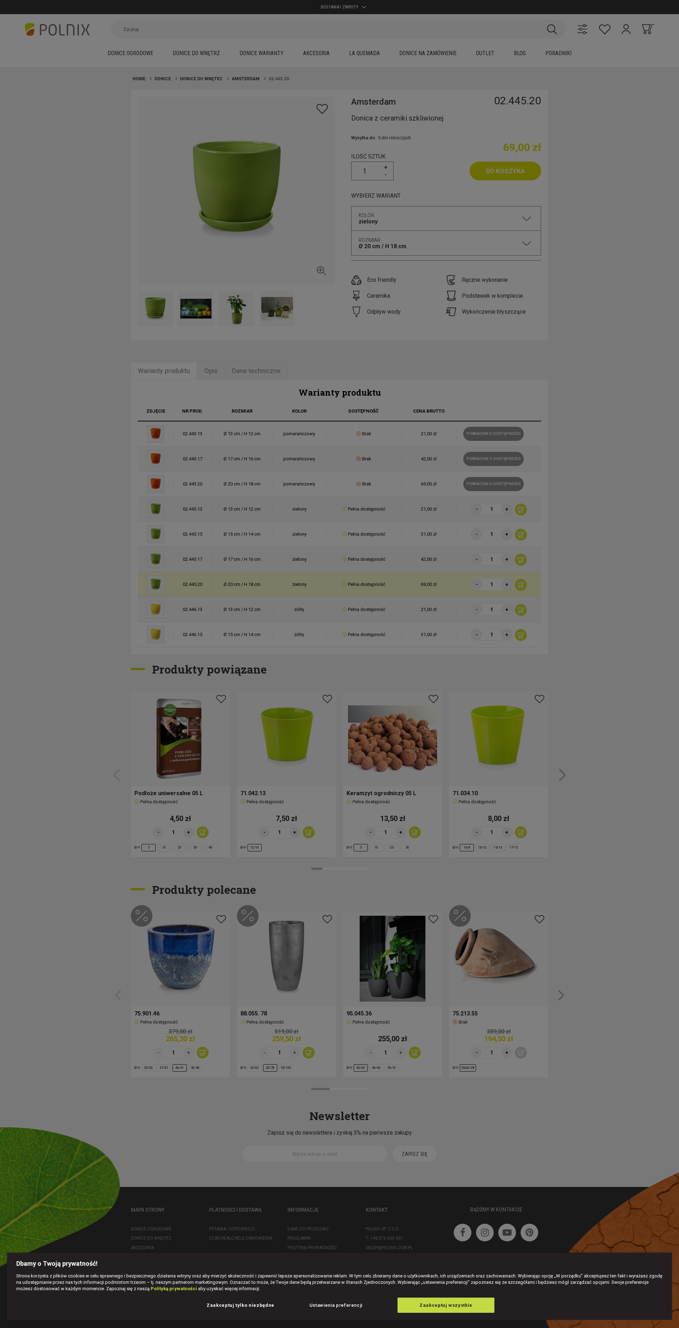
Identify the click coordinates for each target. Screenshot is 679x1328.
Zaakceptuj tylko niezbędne (240, 1305)
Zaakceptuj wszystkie (445, 1305)
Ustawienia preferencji (335, 1305)
